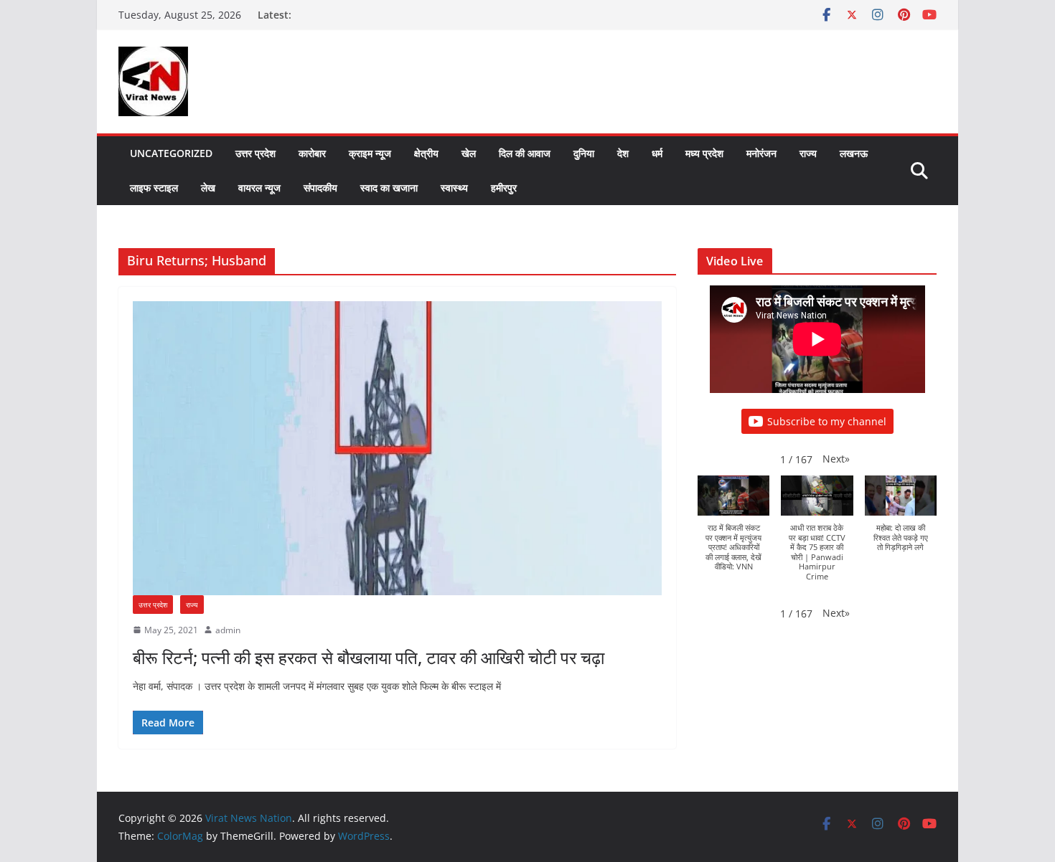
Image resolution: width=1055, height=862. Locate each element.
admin (227, 630)
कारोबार (312, 153)
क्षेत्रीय (426, 153)
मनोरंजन (761, 153)
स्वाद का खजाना (389, 187)
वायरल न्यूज (259, 187)
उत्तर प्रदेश (255, 153)
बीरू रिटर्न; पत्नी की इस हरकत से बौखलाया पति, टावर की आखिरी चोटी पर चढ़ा (368, 657)
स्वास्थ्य (454, 187)
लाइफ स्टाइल (154, 187)
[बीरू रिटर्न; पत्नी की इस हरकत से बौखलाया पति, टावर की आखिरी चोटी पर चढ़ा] (397, 448)
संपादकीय (320, 187)
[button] (836, 459)
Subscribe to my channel (826, 421)
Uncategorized (171, 153)
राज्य (808, 153)
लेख (208, 187)
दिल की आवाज (524, 153)
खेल (468, 153)
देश (623, 153)
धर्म (657, 153)
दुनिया (583, 153)
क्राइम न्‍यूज (370, 153)
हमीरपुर (504, 187)
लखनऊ (854, 153)
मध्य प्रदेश (704, 153)
